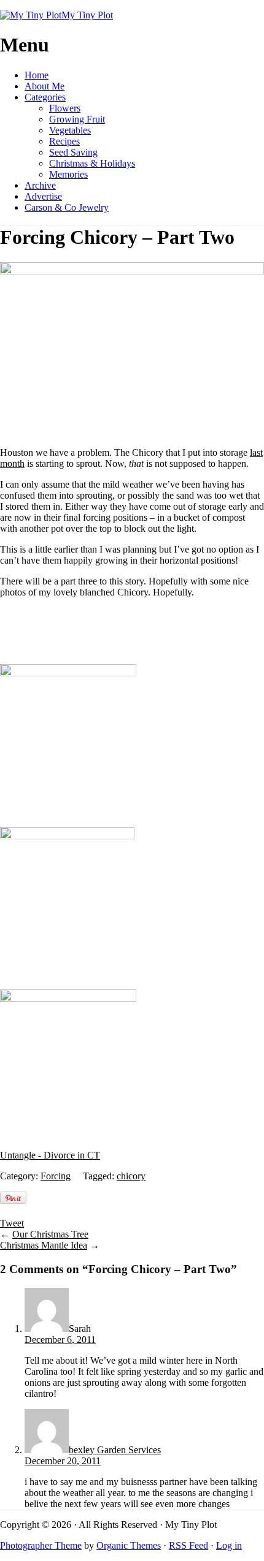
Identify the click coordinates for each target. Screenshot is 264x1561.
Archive (40, 185)
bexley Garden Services (115, 1450)
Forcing (56, 1176)
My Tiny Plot (87, 15)
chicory (131, 1176)
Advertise (43, 196)
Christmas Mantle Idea (43, 1245)
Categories (45, 97)
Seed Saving (73, 152)
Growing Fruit (77, 119)
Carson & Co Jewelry (67, 207)
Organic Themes (128, 1545)
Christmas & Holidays (92, 163)
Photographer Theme (41, 1545)
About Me (44, 86)
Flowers (64, 108)
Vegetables (70, 130)
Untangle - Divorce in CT (50, 1155)
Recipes (64, 141)
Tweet (12, 1223)
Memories (68, 174)
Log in (229, 1545)
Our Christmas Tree (50, 1234)
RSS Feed (188, 1545)
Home (37, 75)
